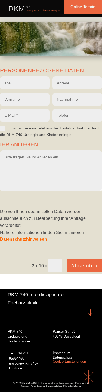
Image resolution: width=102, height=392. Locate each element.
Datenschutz (63, 357)
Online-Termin (82, 6)
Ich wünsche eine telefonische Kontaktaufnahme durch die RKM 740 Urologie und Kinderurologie (50, 131)
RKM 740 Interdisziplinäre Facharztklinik (36, 299)
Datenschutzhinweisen (23, 239)
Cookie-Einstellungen (69, 361)
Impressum (61, 353)
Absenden (84, 265)
